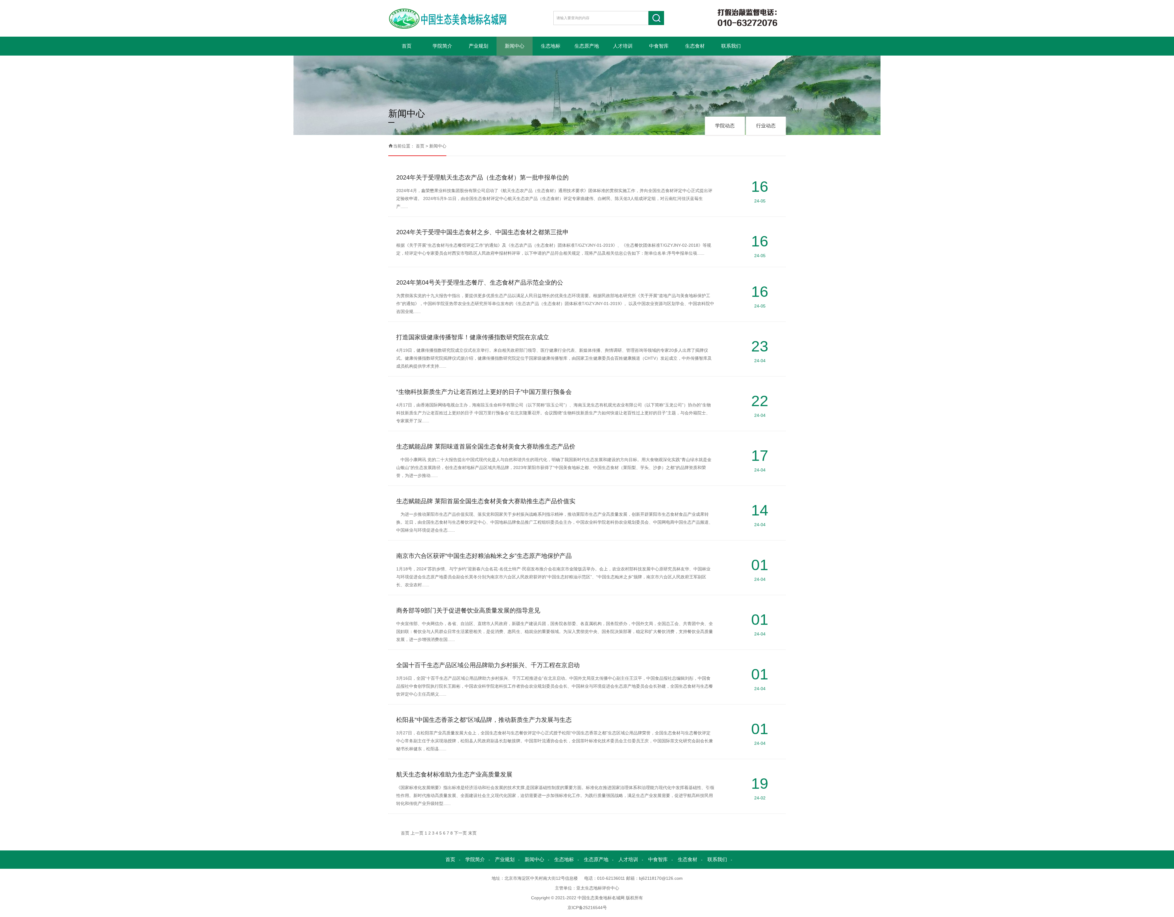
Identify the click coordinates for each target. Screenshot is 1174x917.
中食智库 (659, 46)
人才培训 (623, 46)
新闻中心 (514, 46)
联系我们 (731, 46)
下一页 (460, 833)
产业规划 (478, 46)
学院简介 (442, 46)
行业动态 (766, 125)
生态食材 (695, 46)
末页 (472, 833)
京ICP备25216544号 (587, 907)
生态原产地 (586, 46)
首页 (407, 46)
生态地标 (550, 46)
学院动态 (725, 125)
